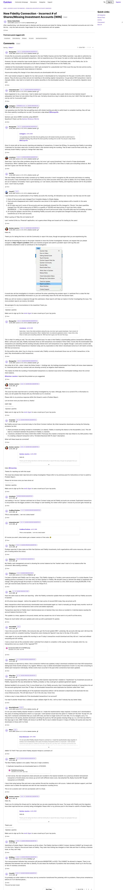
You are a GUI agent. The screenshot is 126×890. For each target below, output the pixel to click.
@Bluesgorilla (53, 112)
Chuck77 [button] (11, 191)
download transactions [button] (41, 38)
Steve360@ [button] (12, 626)
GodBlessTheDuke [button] (14, 510)
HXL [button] (10, 591)
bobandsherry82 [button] (14, 89)
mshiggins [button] (12, 106)
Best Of (100, 24)
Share (5, 30)
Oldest (11, 47)
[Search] (104, 2)
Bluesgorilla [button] (12, 51)
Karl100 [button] (11, 173)
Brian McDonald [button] (13, 707)
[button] (5, 21)
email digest (28, 313)
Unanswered (110, 22)
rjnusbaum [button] (12, 496)
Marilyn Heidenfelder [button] (14, 21)
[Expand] (49, 465)
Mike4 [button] (11, 729)
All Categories (101, 15)
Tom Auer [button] (12, 545)
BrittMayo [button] (12, 841)
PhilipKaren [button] (12, 573)
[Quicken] (7, 2)
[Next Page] (90, 47)
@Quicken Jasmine (11, 376)
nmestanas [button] (12, 157)
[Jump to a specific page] (92, 47)
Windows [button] (24, 38)
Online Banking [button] (16, 38)
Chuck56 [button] (11, 873)
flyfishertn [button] (12, 559)
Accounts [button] (31, 38)
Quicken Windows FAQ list (30, 119)
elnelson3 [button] (12, 659)
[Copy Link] (36, 22)
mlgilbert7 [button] (12, 758)
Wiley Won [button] (12, 675)
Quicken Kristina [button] (30, 22)
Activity (100, 20)
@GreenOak (13, 468)
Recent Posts (101, 17)
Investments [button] (7, 38)
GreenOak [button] (12, 420)
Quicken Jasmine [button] (32, 53)
